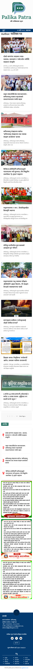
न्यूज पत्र (6, 660)
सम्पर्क (26, 662)
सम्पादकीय (27, 660)
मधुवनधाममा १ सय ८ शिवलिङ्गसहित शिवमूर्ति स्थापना (16, 209)
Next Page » (22, 416)
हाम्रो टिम (16, 643)
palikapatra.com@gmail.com (14, 626)
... (14, 416)
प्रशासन (16, 658)
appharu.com (24, 668)
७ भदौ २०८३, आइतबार (24, 30)
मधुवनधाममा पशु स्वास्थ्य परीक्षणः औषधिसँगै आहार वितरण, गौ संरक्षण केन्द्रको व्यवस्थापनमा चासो (15, 284)
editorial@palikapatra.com (10, 628)
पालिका (6, 662)
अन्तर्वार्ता (17, 660)
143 (17, 416)
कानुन (26, 658)
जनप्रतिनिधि (7, 664)
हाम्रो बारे (27, 664)
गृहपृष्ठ (6, 658)
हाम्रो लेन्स (17, 664)
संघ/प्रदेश (17, 662)
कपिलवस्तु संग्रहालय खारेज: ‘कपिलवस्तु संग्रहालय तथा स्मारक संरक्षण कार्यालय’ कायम (14, 134)
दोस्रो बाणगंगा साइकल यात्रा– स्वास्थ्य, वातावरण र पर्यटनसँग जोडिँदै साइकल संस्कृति (16, 59)
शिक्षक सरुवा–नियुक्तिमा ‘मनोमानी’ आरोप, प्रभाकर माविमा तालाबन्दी (15, 359)
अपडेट (4, 424)
